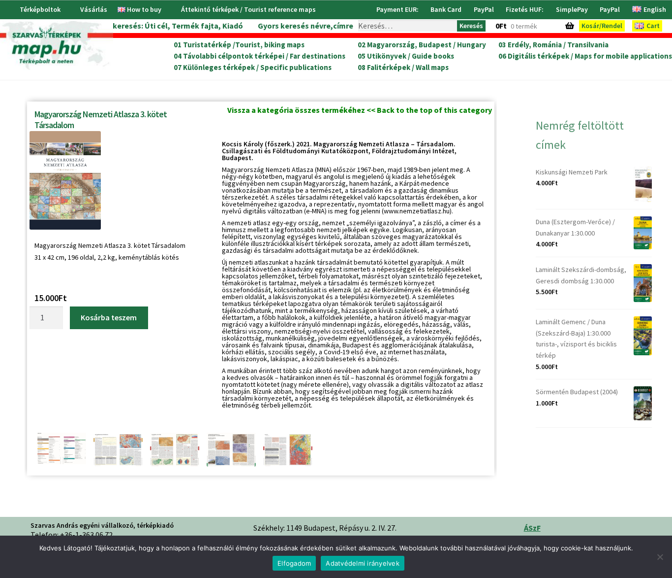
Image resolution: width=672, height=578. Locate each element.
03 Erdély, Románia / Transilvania (553, 44)
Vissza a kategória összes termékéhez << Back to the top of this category (359, 110)
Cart (653, 25)
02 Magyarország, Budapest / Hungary (422, 44)
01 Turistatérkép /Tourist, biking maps (239, 44)
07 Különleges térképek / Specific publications (253, 67)
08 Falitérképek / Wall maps (403, 67)
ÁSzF (532, 528)
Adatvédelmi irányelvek (362, 563)
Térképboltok (40, 9)
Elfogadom (294, 563)
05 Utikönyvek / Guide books (406, 56)
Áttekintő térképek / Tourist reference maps (248, 9)
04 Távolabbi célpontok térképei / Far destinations (259, 56)
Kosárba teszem (109, 317)
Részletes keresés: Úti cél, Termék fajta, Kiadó (159, 26)
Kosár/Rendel (601, 25)
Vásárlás (93, 9)
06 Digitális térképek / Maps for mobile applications (585, 56)
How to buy (144, 9)
